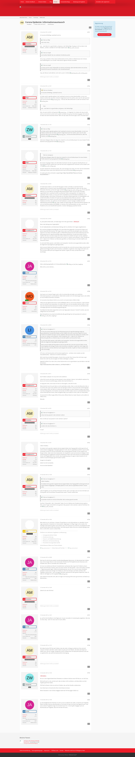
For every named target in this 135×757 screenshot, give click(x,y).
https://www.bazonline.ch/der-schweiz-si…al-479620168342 (55, 364)
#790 (88, 373)
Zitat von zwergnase (48, 155)
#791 (88, 408)
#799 (88, 673)
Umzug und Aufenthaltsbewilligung (31, 743)
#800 (88, 699)
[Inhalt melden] (88, 80)
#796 (88, 587)
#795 (88, 557)
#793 (88, 474)
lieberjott (77, 221)
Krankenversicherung (48, 537)
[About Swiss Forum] (67, 10)
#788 (88, 291)
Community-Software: (67, 755)
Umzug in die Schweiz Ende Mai (31, 740)
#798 (88, 645)
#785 (88, 183)
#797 (88, 615)
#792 (88, 442)
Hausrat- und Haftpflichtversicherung (52, 539)
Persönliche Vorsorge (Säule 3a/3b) (51, 542)
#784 (88, 151)
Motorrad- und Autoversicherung (51, 541)
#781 (88, 32)
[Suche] (112, 2)
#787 (88, 261)
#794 (88, 519)
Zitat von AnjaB (47, 52)
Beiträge (24, 50)
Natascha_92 (26, 742)
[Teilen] (90, 27)
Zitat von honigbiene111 (49, 329)
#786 (88, 218)
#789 (88, 325)
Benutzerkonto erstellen (104, 34)
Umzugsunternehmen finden (50, 535)
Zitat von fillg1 (46, 40)
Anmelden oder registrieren (102, 1)
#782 (88, 86)
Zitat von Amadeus (47, 90)
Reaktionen (25, 49)
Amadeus (43, 676)
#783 (88, 124)
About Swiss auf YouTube (58, 548)
